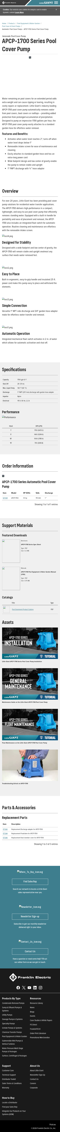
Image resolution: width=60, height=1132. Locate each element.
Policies (53, 1124)
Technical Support (9, 1074)
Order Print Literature (38, 1033)
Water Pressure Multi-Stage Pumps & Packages (12, 1050)
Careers (33, 1083)
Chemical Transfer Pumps (12, 1032)
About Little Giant (36, 1070)
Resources (35, 998)
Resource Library (36, 1003)
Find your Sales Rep (9, 1106)
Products (12, 23)
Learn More (19, 12)
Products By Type (11, 998)
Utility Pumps (7, 1014)
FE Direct (33, 1024)
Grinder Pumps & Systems (12, 1027)
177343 (5, 829)
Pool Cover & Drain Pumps (11, 26)
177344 (5, 833)
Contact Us (34, 1079)
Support (6, 1066)
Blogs (32, 1011)
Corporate (34, 1087)
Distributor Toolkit (9, 1079)
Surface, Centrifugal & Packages (14, 1055)
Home (4, 23)
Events (32, 1015)
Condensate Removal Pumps (13, 1003)
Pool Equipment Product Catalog (22, 609)
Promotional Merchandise (40, 1037)
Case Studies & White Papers (41, 1020)
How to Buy (8, 1098)
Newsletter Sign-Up (37, 1074)
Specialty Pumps (8, 1023)
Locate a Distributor (9, 1102)
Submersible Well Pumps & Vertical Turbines (12, 1042)
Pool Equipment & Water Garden (28, 23)
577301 (5, 498)
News (32, 1007)
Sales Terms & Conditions (12, 1083)
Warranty (5, 1087)
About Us (35, 1066)
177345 (5, 837)
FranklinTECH (35, 1028)
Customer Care (8, 1070)
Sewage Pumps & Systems (12, 1019)
